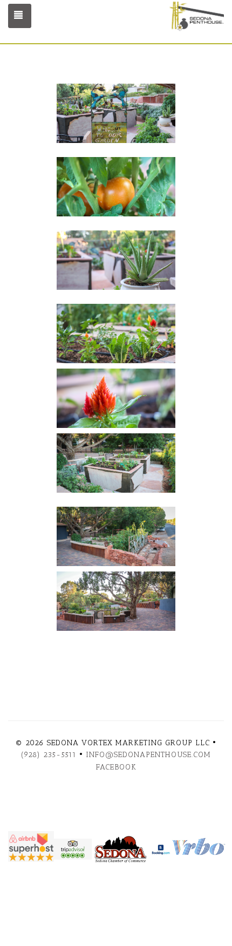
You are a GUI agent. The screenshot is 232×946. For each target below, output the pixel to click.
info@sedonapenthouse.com (148, 754)
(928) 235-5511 (49, 754)
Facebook (116, 767)
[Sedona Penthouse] (170, 18)
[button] (116, 118)
